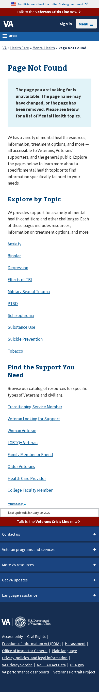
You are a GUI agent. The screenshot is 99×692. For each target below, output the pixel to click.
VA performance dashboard (25, 671)
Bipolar (14, 256)
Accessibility (12, 636)
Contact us (11, 534)
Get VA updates (15, 579)
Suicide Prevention (25, 339)
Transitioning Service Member (35, 407)
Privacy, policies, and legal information (35, 657)
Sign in (66, 24)
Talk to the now (47, 11)
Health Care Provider (27, 478)
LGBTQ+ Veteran (23, 442)
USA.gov (77, 664)
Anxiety (14, 244)
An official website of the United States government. (51, 4)
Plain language (64, 650)
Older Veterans (21, 466)
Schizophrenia (21, 315)
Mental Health (43, 48)
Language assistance (19, 595)
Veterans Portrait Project (74, 671)
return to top (16, 504)
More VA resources (18, 564)
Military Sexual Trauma (29, 291)
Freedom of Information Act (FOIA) (31, 643)
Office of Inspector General (24, 650)
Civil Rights (36, 636)
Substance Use (21, 327)
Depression (18, 267)
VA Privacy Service (17, 664)
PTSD (13, 303)
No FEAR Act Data (51, 664)
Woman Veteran (22, 430)
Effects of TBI (20, 279)
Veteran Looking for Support (34, 419)
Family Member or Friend (30, 454)
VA (5, 48)
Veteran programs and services (28, 549)
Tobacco (15, 351)
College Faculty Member (30, 490)
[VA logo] (8, 24)
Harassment (75, 643)
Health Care (19, 48)
